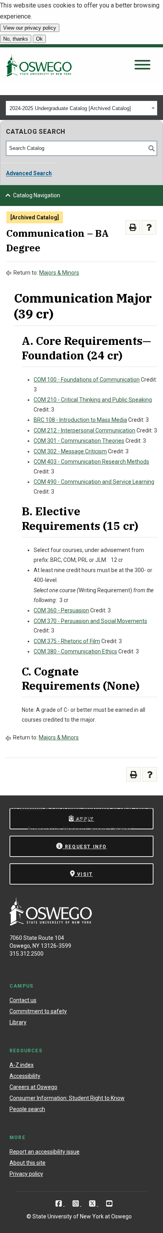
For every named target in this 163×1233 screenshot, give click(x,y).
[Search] (151, 148)
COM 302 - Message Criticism (70, 451)
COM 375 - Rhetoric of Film (67, 641)
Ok (39, 39)
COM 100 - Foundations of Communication (87, 379)
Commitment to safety (38, 1011)
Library (18, 1022)
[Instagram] (76, 1203)
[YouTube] (109, 1203)
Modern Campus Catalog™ (99, 829)
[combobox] (81, 108)
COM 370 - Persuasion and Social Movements (90, 621)
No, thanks (15, 39)
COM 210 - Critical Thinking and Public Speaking (93, 400)
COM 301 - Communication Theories (79, 441)
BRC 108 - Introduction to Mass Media (80, 420)
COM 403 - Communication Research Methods (91, 461)
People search (27, 1109)
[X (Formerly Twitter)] (93, 1203)
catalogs (31, 807)
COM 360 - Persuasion (61, 610)
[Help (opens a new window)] (149, 227)
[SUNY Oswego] (50, 923)
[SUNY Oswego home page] (39, 65)
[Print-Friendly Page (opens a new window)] (132, 227)
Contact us (22, 1000)
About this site (27, 1163)
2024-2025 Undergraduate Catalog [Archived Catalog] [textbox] (70, 108)
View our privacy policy (29, 28)
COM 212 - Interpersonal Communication (84, 430)
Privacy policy (26, 1174)
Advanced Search (29, 173)
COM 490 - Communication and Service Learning (94, 482)
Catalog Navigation (36, 195)
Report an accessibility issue (44, 1152)
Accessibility (24, 1076)
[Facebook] (59, 1203)
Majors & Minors (59, 272)
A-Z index (21, 1065)
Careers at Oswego (33, 1087)
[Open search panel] (142, 65)
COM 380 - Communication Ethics (75, 651)
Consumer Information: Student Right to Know (67, 1098)
